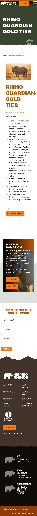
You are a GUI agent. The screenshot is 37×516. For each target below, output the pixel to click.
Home (5, 55)
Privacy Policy (6, 404)
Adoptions (8, 392)
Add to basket (15, 213)
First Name (6, 329)
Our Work (7, 385)
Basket (14, 513)
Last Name (6, 339)
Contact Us (27, 399)
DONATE (22, 272)
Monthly (12, 279)
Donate (24, 3)
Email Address (7, 320)
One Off (11, 286)
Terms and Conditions (27, 404)
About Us (7, 399)
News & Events (25, 393)
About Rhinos (25, 386)
